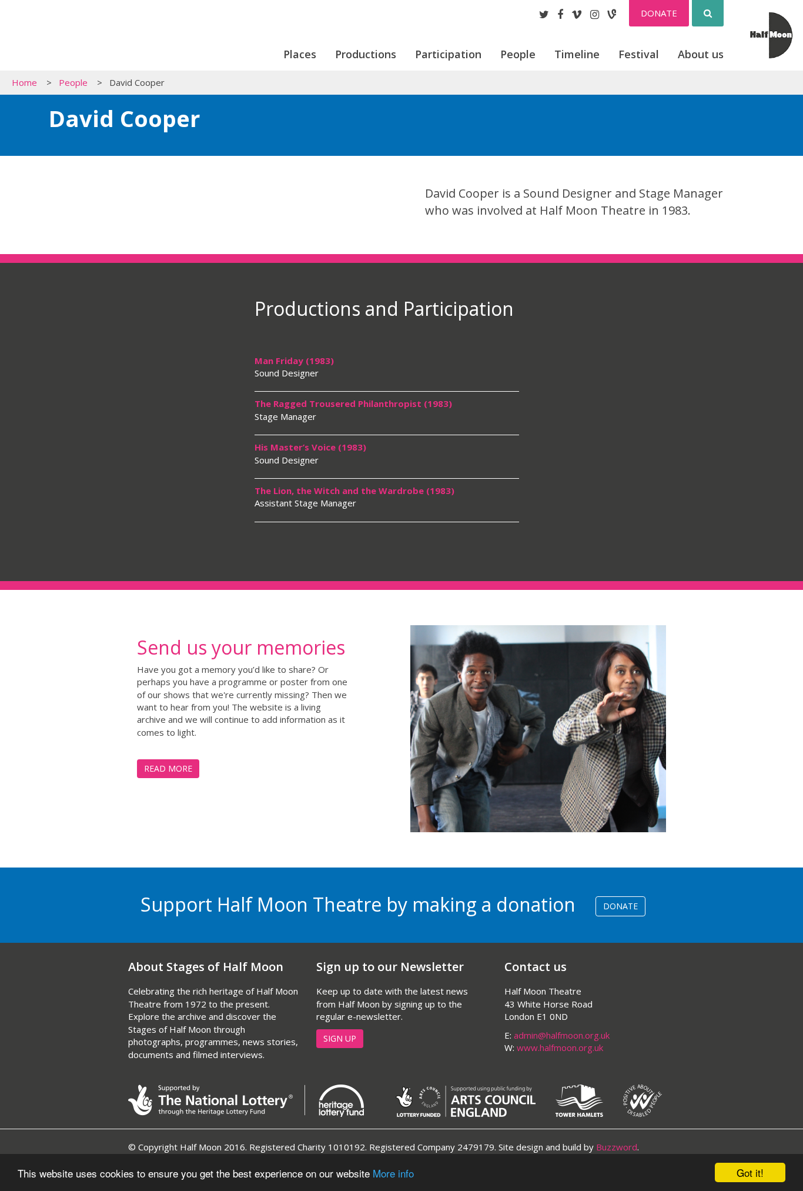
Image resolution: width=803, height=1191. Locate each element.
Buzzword (616, 1147)
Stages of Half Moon (72, 40)
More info (393, 1173)
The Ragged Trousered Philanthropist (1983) (353, 403)
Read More (168, 768)
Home (24, 82)
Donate (659, 13)
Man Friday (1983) (294, 360)
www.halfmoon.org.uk (560, 1047)
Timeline (577, 54)
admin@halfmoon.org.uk (562, 1035)
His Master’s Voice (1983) (310, 447)
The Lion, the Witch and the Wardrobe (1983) (354, 490)
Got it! (750, 1172)
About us (701, 54)
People (518, 54)
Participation (448, 54)
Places (299, 54)
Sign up (339, 1038)
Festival (638, 54)
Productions (365, 54)
